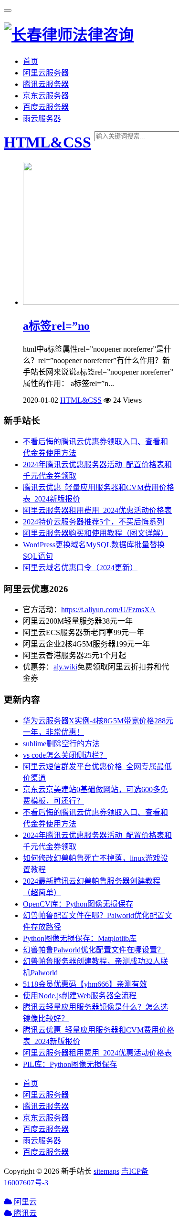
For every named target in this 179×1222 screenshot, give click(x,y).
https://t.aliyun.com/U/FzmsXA (108, 610)
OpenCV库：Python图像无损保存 (78, 904)
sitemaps (106, 1171)
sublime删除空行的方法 (61, 744)
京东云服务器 (46, 96)
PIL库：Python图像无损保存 (70, 1064)
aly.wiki (65, 667)
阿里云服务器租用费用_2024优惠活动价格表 (97, 510)
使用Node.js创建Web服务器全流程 (80, 996)
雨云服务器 (42, 119)
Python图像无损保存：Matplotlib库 (80, 938)
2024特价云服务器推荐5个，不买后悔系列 (93, 522)
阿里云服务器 (46, 73)
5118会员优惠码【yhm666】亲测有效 (85, 984)
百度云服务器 (46, 107)
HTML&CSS (47, 142)
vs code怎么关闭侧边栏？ (65, 755)
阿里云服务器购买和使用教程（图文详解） (95, 533)
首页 (30, 61)
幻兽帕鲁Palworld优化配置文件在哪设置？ (94, 950)
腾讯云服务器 (46, 84)
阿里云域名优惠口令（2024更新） (80, 568)
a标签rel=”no (56, 326)
